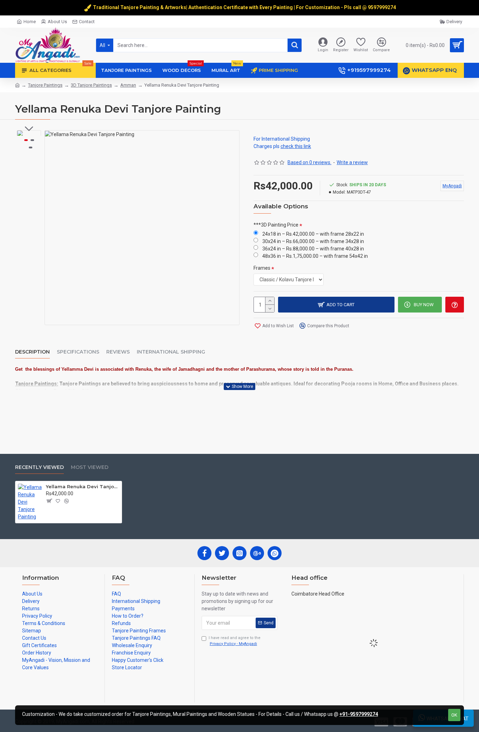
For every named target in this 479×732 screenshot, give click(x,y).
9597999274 (382, 7)
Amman (128, 85)
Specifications (78, 352)
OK (454, 715)
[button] (29, 129)
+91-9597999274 (358, 714)
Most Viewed (89, 467)
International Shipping (171, 352)
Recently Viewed (39, 467)
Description (32, 352)
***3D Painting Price (276, 225)
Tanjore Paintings (45, 85)
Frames (262, 268)
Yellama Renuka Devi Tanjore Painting (82, 486)
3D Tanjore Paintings (91, 85)
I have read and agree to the (235, 641)
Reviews (118, 352)
